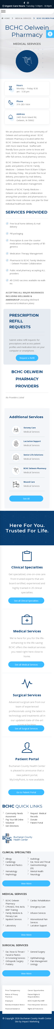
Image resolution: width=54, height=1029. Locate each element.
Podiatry (9, 964)
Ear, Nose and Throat (40, 861)
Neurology (35, 874)
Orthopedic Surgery (14, 961)
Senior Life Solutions (33, 455)
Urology (34, 964)
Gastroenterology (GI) (38, 867)
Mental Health (36, 871)
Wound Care (29, 482)
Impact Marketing (30, 1021)
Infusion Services (38, 913)
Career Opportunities (36, 990)
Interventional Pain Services (39, 921)
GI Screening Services (15, 958)
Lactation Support (32, 441)
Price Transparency (12, 990)
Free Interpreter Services (37, 1005)
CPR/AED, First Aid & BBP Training (15, 908)
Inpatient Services (14, 919)
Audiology (34, 858)
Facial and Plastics (14, 865)
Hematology (11, 871)
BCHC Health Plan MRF (36, 1000)
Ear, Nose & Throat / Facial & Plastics (16, 953)
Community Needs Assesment (14, 815)
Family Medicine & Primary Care (14, 915)
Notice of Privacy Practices (11, 995)
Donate (33, 819)
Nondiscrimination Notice (15, 1005)
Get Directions (12, 825)
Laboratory (11, 925)
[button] (50, 34)
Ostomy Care (30, 428)
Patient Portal (36, 822)
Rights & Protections (35, 1008)
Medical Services (23, 18)
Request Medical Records (38, 815)
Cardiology (10, 861)
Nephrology (11, 874)
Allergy (9, 858)
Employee (9, 1000)
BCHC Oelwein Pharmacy (35, 468)
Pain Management (38, 961)
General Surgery (37, 951)
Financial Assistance (12, 1008)
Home (7, 18)
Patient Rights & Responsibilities (34, 995)
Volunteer (10, 822)
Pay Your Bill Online (14, 819)
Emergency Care (37, 906)
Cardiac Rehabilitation (40, 900)
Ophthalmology (37, 958)
